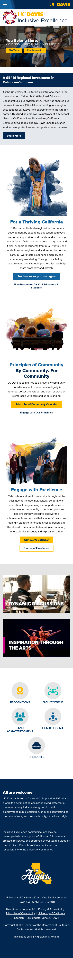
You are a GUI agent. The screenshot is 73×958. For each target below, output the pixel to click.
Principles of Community (20, 913)
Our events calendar (36, 540)
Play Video (14, 50)
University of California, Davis (23, 897)
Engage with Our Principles (36, 412)
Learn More (14, 136)
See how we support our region (36, 276)
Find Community (34, 50)
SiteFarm (53, 937)
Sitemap (19, 918)
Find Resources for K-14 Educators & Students (36, 286)
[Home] (35, 17)
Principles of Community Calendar (36, 404)
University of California (51, 913)
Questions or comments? (20, 909)
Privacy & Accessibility (51, 909)
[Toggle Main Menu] (5, 4)
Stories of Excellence (36, 548)
